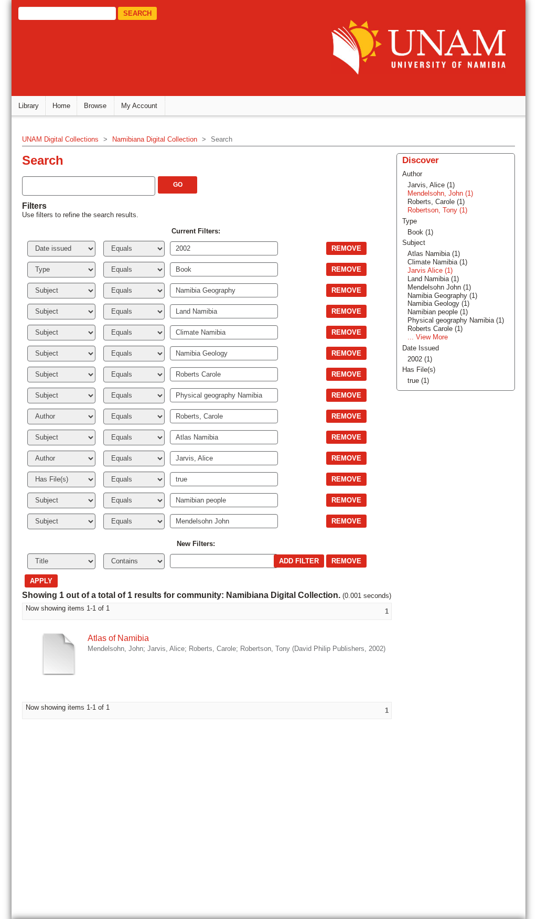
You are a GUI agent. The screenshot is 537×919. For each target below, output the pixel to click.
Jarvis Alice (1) (430, 270)
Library (28, 106)
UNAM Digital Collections (60, 139)
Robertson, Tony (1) (437, 210)
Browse (95, 106)
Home (61, 106)
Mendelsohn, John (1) (440, 193)
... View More (427, 337)
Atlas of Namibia (118, 638)
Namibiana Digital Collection (154, 139)
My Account (139, 106)
